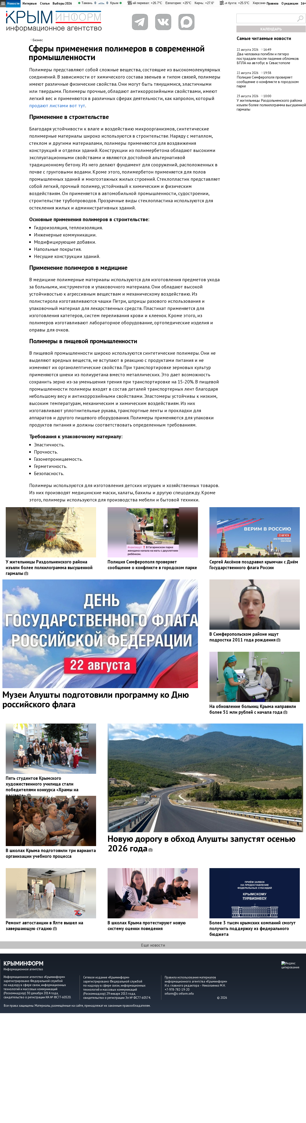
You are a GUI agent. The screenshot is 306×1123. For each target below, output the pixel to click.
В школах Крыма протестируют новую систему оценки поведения (147, 925)
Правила (272, 3)
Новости (13, 3)
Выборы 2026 (62, 3)
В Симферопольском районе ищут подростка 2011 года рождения (244, 637)
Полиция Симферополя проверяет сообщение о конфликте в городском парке (268, 81)
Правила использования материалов (190, 977)
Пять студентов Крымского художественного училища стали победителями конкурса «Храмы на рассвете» (42, 786)
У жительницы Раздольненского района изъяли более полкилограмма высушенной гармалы (271, 105)
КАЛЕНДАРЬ (271, 29)
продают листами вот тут (57, 105)
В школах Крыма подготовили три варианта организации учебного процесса (51, 853)
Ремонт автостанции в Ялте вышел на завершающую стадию (44, 925)
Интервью (29, 3)
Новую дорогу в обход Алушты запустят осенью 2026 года (201, 843)
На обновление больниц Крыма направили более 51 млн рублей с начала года (252, 709)
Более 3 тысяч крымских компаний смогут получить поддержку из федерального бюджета (252, 928)
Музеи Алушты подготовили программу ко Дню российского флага (95, 699)
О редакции (289, 3)
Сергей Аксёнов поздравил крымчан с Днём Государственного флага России (253, 564)
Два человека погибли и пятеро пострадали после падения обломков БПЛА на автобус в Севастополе (268, 58)
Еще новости (153, 945)
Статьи (44, 3)
